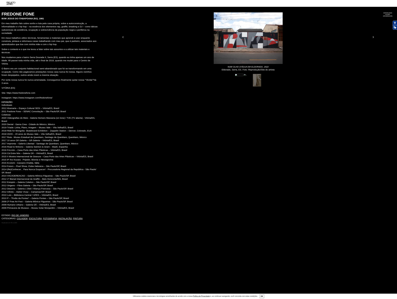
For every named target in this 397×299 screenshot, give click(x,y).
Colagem (22, 218)
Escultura (35, 218)
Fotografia (50, 218)
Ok (262, 296)
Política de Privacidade (201, 296)
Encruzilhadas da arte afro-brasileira (387, 14)
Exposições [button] (7, 102)
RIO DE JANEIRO (20, 215)
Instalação (65, 218)
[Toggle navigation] (390, 3)
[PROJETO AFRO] (11, 3)
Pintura (78, 218)
